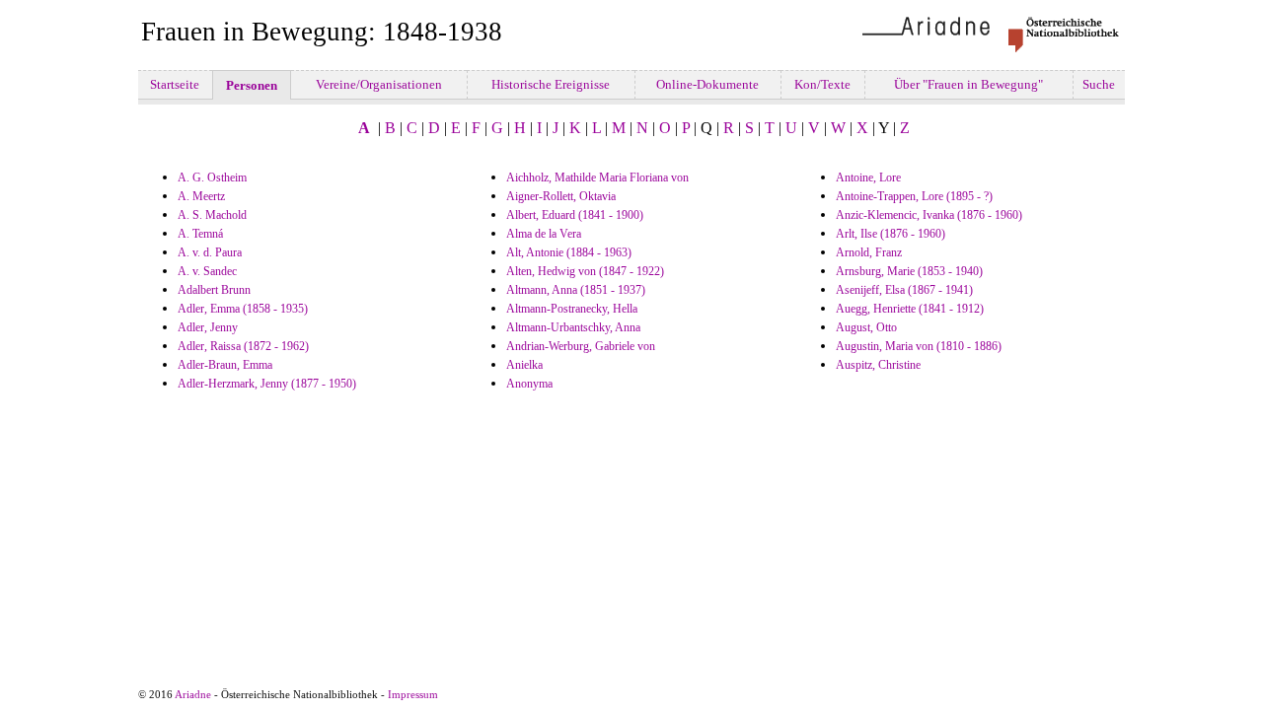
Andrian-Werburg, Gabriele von (580, 346)
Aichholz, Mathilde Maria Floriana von (597, 177)
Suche (1098, 84)
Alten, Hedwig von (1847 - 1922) (585, 271)
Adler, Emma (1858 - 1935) (243, 309)
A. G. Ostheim (212, 177)
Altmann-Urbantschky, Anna (573, 327)
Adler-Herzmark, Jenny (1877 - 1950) (267, 383)
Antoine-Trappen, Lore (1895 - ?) (914, 196)
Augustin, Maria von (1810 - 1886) (919, 346)
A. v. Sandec (207, 271)
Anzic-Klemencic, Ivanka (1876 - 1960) (929, 215)
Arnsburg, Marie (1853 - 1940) (909, 271)
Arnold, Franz (869, 252)
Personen (251, 85)
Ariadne (193, 694)
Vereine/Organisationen (379, 84)
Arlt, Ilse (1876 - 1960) (890, 234)
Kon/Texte (822, 84)
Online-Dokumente (707, 84)
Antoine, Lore (868, 177)
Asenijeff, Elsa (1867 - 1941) (904, 290)
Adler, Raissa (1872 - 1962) (243, 346)
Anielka (524, 365)
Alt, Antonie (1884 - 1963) (569, 252)
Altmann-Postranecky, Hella (571, 309)
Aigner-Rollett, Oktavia (561, 196)
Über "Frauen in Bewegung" (968, 84)
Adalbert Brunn (214, 290)
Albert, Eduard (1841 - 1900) (574, 215)
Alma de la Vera (543, 234)
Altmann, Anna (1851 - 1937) (575, 290)
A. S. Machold (212, 215)
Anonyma (529, 383)
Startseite (174, 84)
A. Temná (200, 234)
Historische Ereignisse (550, 84)
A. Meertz (201, 196)
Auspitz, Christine (878, 365)
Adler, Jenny (208, 327)
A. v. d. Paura (210, 252)
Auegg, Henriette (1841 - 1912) (910, 309)
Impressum (413, 694)
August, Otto (866, 327)
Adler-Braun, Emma (225, 365)
